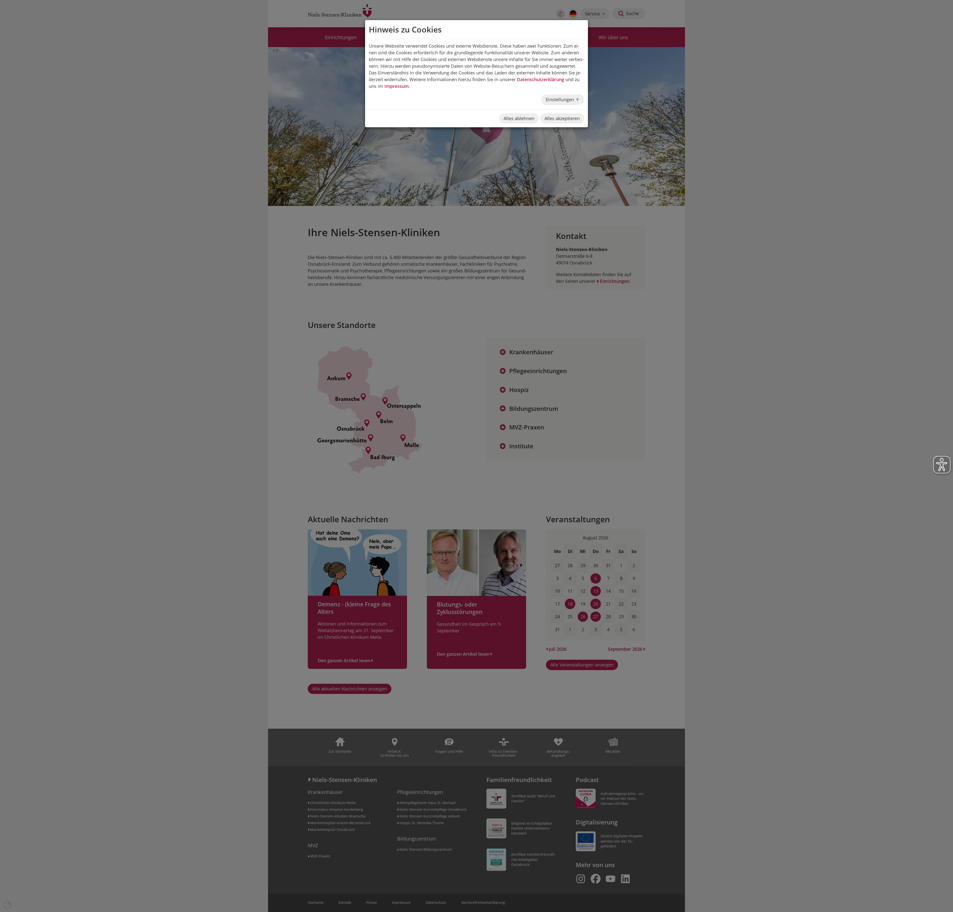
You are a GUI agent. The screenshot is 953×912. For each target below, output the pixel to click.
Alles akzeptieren (562, 118)
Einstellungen (560, 99)
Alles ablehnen (519, 118)
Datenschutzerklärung (540, 79)
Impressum (396, 86)
